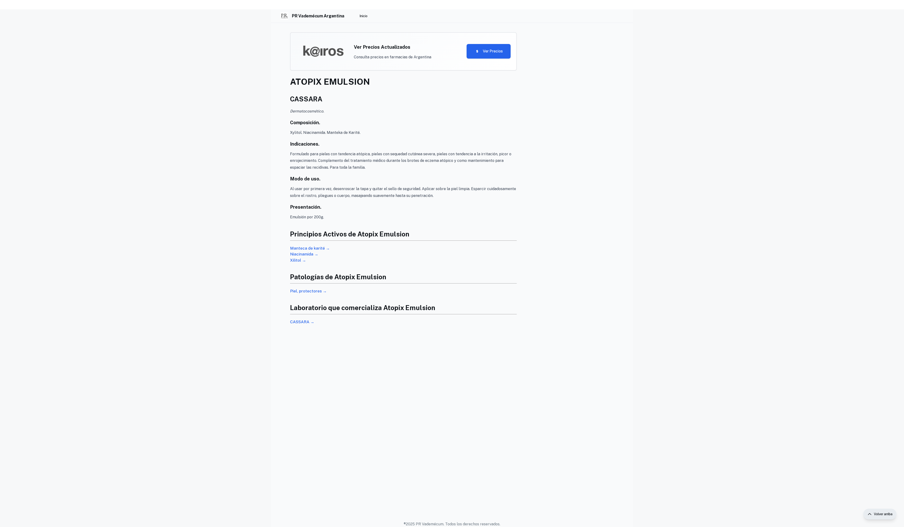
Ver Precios (493, 51)
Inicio (363, 16)
